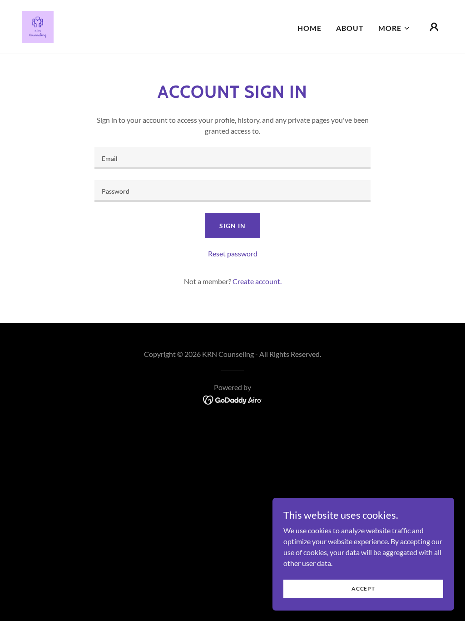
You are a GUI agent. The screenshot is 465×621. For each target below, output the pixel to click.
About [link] (350, 28)
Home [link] (309, 28)
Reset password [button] (232, 253)
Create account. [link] (257, 281)
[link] (38, 25)
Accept (363, 588)
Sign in (232, 226)
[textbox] (232, 158)
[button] (394, 28)
